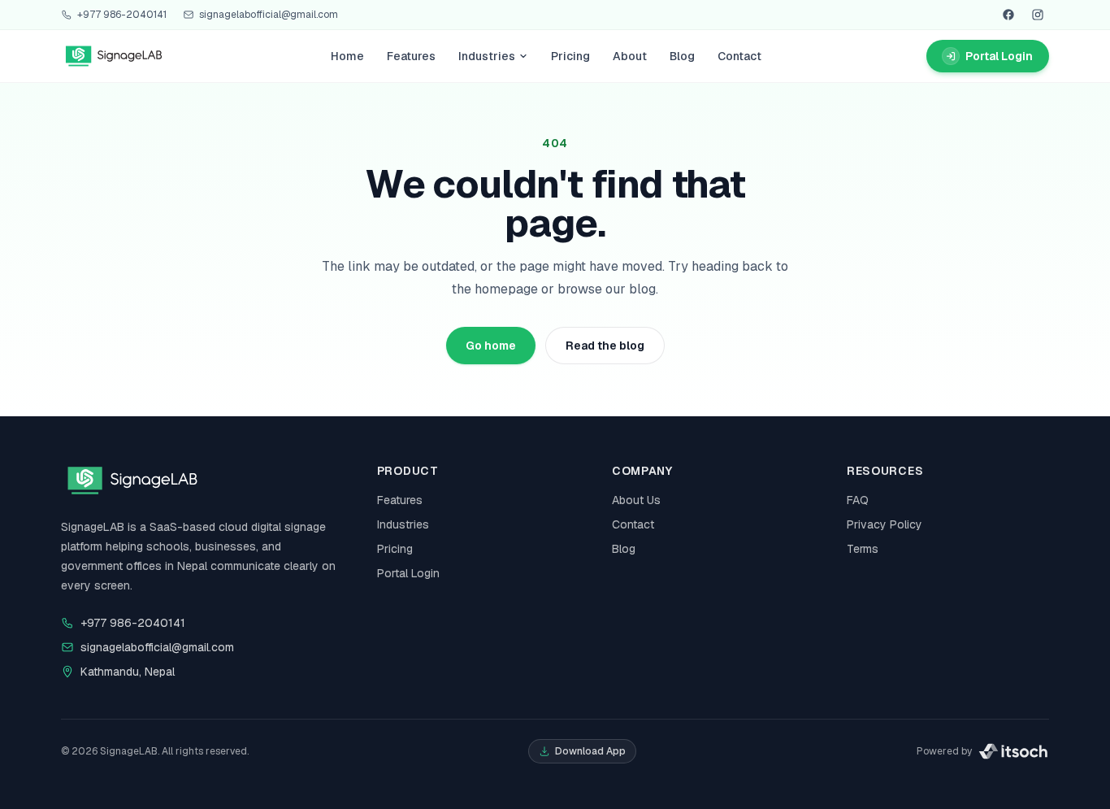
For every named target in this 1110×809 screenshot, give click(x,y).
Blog (682, 56)
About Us (636, 500)
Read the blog (605, 345)
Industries (486, 56)
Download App (590, 751)
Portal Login (408, 573)
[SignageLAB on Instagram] (1037, 14)
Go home (491, 345)
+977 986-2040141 (122, 14)
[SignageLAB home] (114, 56)
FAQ (858, 500)
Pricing (570, 56)
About (630, 56)
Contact (739, 56)
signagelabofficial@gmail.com (268, 14)
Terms (862, 549)
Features (411, 56)
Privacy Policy (884, 524)
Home (347, 56)
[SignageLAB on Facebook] (1008, 14)
